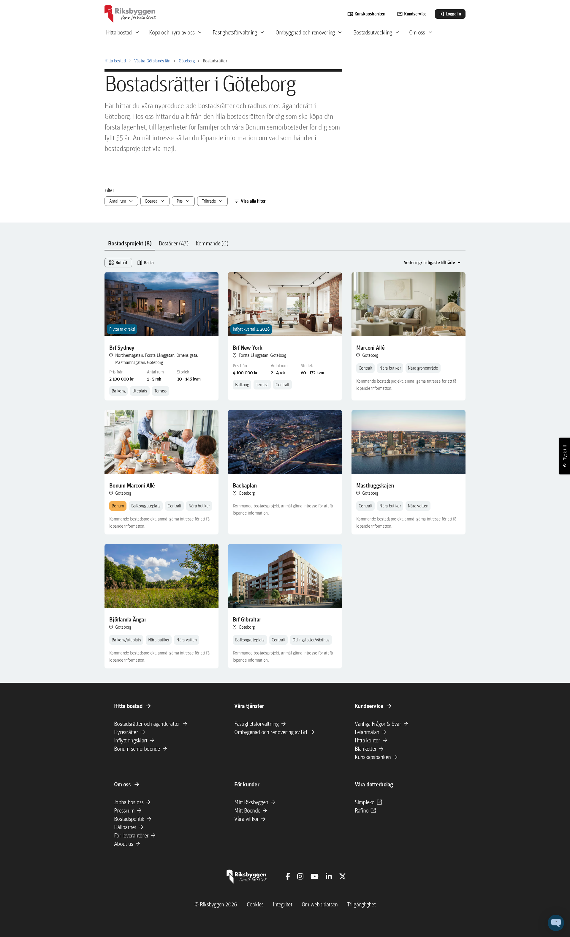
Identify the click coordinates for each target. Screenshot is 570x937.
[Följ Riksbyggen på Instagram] (300, 876)
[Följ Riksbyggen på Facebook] (288, 876)
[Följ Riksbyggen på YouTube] (315, 876)
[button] (556, 923)
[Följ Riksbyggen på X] (342, 876)
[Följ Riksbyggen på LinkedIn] (329, 876)
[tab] (129, 243)
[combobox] (121, 201)
